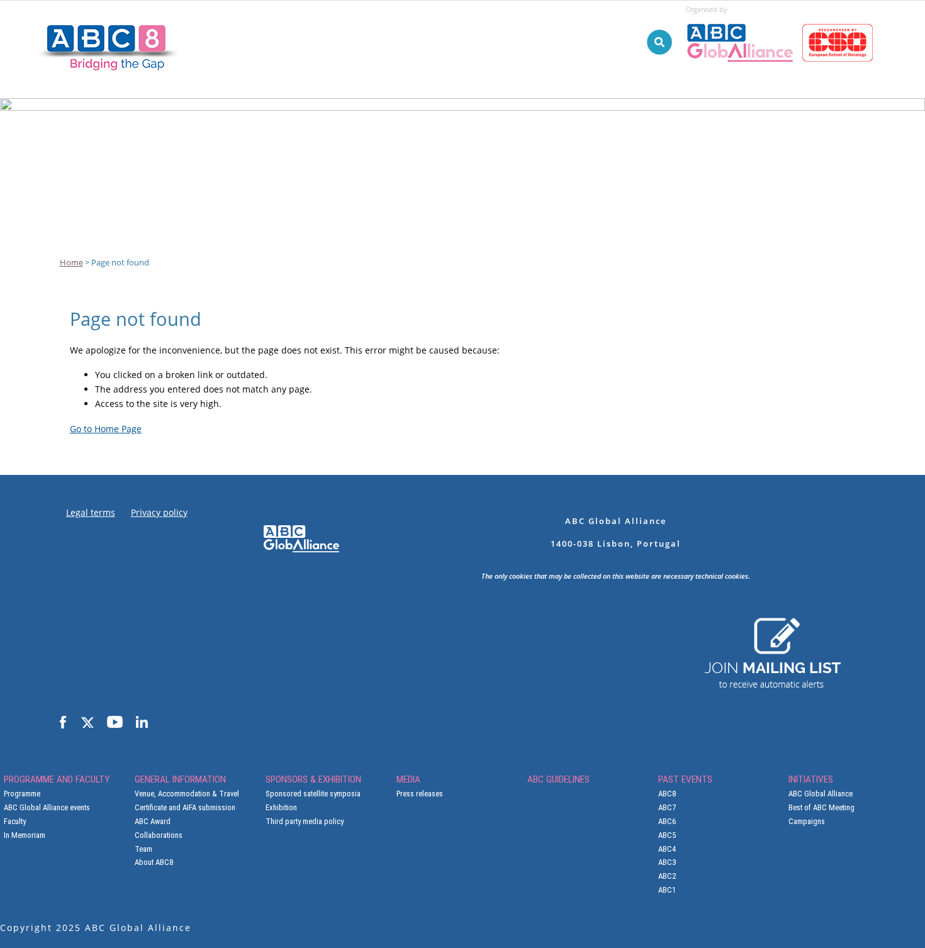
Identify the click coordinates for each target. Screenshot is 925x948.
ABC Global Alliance (820, 793)
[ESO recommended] (839, 18)
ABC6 (667, 821)
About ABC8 (154, 862)
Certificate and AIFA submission (185, 807)
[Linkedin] (141, 723)
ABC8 (667, 793)
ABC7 (667, 807)
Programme (22, 793)
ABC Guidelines (694, 115)
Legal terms (90, 512)
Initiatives (867, 115)
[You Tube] (115, 723)
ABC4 (667, 849)
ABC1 (667, 890)
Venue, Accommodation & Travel (187, 793)
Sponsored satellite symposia (313, 793)
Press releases (419, 793)
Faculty (15, 821)
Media (618, 115)
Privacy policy (159, 512)
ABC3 (667, 862)
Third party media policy (305, 821)
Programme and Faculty (260, 115)
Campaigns (806, 821)
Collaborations (158, 835)
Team (143, 849)
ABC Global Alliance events (47, 807)
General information (394, 115)
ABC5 (667, 835)
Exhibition (281, 807)
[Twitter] (86, 723)
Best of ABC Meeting (821, 807)
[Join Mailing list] (772, 623)
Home (71, 262)
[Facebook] (63, 723)
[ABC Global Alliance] (744, 18)
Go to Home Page (106, 429)
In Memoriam (24, 835)
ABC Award (153, 821)
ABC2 (667, 876)
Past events (785, 115)
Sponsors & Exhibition (524, 115)
